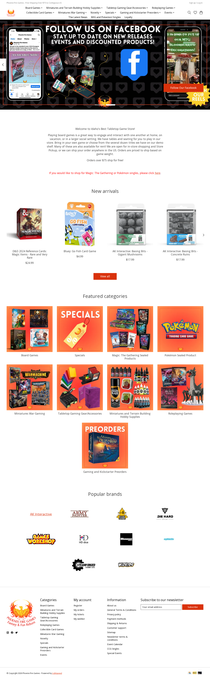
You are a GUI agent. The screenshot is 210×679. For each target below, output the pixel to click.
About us (111, 605)
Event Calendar (115, 644)
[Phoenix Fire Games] (11, 12)
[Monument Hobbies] (126, 539)
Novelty (44, 638)
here (157, 173)
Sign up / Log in (195, 3)
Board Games (29, 355)
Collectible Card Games (52, 629)
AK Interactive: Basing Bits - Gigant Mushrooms (130, 252)
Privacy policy (114, 614)
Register (78, 605)
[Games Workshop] (41, 539)
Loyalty (128, 17)
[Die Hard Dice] (165, 514)
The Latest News (77, 17)
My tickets (79, 614)
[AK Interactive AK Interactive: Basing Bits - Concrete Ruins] (180, 224)
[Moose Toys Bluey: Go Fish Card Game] (80, 224)
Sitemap (111, 632)
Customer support (116, 627)
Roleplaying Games (180, 413)
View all (105, 276)
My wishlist (79, 618)
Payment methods (116, 618)
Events (43, 654)
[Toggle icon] (189, 12)
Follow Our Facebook (183, 88)
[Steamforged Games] (83, 565)
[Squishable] (169, 539)
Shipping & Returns (117, 623)
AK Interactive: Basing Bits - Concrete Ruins (180, 252)
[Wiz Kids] (126, 565)
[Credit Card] (190, 673)
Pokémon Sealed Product (180, 355)
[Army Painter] (79, 514)
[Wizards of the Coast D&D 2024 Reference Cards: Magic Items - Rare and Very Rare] (30, 224)
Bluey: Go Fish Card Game (80, 251)
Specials (80, 355)
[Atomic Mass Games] (122, 514)
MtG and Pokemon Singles (106, 17)
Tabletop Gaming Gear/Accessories (80, 413)
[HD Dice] (83, 539)
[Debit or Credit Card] (200, 673)
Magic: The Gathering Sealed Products (130, 356)
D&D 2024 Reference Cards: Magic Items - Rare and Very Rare (29, 254)
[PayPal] (195, 673)
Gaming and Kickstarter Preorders (105, 472)
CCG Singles (113, 648)
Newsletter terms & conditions (117, 638)
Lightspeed (57, 673)
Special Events (114, 653)
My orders (79, 609)
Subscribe (193, 606)
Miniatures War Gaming (29, 413)
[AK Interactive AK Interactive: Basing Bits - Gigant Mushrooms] (130, 224)
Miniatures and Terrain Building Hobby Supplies (130, 415)
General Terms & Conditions (121, 609)
